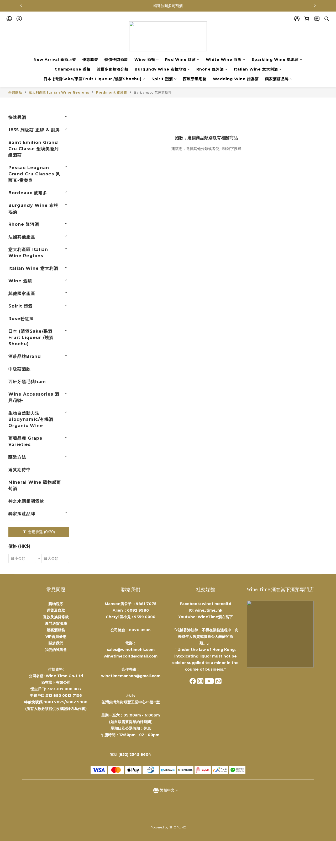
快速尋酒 (17, 117)
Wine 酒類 (144, 59)
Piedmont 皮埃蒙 (111, 92)
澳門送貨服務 (56, 623)
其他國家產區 (21, 293)
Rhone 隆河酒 (210, 69)
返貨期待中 (19, 469)
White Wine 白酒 (224, 59)
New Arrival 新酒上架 (55, 59)
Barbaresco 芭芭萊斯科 (153, 92)
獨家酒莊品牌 (277, 79)
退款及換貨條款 (56, 616)
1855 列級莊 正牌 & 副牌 (34, 129)
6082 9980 (138, 610)
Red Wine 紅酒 (180, 59)
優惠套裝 (90, 59)
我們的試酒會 (56, 649)
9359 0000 (144, 616)
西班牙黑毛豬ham (27, 381)
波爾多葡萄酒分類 (112, 69)
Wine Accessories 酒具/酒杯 (33, 397)
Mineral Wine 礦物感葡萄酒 (34, 485)
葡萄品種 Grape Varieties (25, 441)
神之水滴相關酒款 (26, 501)
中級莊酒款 (19, 368)
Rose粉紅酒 (21, 318)
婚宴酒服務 (56, 630)
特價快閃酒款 (116, 59)
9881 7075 (146, 603)
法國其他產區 (21, 236)
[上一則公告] (21, 5)
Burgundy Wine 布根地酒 (160, 69)
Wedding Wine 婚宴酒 (236, 79)
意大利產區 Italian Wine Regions (59, 92)
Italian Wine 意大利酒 (256, 69)
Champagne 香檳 (73, 69)
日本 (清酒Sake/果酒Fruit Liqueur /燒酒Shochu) (92, 79)
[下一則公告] (315, 5)
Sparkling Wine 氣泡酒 (275, 59)
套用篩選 (41, 532)
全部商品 (15, 92)
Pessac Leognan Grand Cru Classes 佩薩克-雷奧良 (34, 174)
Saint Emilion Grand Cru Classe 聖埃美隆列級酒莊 (33, 149)
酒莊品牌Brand (24, 356)
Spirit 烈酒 (162, 79)
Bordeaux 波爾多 (27, 192)
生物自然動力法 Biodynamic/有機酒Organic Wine (30, 419)
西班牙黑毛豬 (195, 79)
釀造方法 (17, 457)
